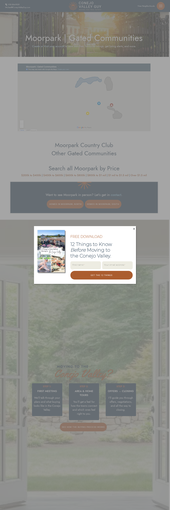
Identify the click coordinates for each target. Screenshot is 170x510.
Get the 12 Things (101, 275)
